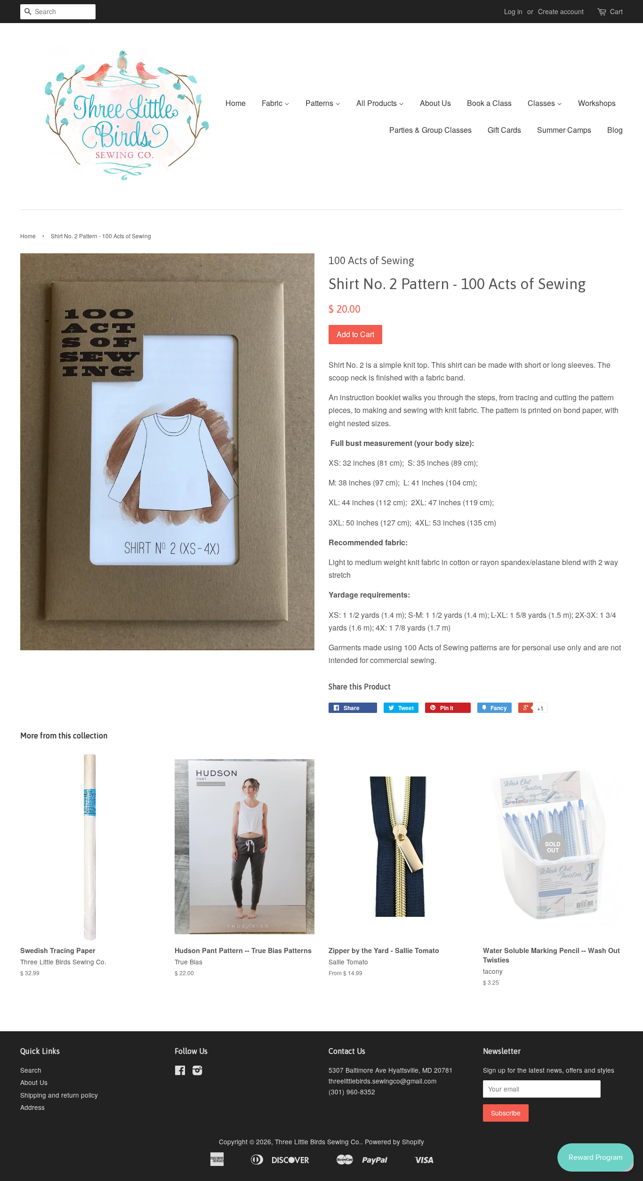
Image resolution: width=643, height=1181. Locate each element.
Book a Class (489, 102)
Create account (561, 11)
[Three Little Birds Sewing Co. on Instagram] (197, 1071)
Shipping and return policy (59, 1095)
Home (235, 102)
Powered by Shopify (394, 1141)
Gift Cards (504, 129)
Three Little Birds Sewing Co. (318, 1141)
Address (32, 1107)
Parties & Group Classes (430, 129)
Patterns (320, 102)
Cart (616, 11)
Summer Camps (564, 129)
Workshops (597, 102)
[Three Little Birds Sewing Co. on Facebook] (180, 1071)
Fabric (273, 102)
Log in (513, 11)
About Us (435, 102)
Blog (615, 129)
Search (30, 1070)
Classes (542, 102)
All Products (377, 102)
